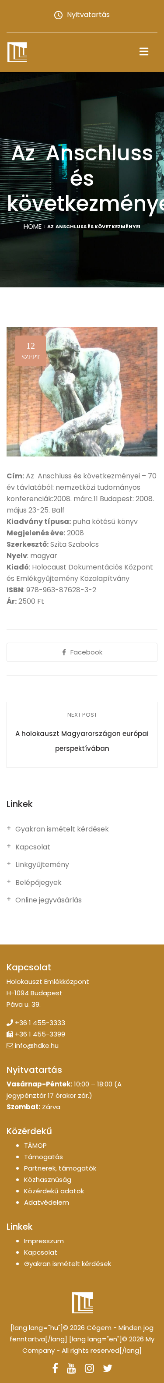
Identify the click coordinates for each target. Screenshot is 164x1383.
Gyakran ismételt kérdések (62, 829)
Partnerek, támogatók (60, 1168)
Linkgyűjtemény (42, 865)
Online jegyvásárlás (48, 900)
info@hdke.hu (37, 1045)
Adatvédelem (46, 1202)
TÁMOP (35, 1145)
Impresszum (44, 1240)
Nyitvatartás (88, 15)
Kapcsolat (32, 847)
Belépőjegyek (38, 883)
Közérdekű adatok (54, 1191)
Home (33, 226)
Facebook (86, 652)
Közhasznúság (47, 1179)
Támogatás (43, 1156)
